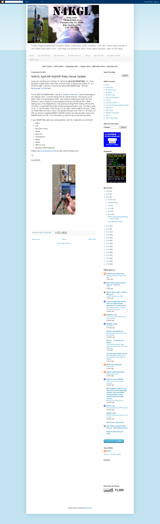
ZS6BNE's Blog (111, 324)
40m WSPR (109, 326)
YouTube (44, 88)
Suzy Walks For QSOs (115, 221)
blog (35, 88)
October (111, 200)
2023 (108, 226)
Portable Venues (74, 55)
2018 (108, 241)
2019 (108, 238)
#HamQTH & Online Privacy (115, 400)
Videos (87, 55)
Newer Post (36, 239)
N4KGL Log (33, 60)
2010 (108, 264)
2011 (108, 261)
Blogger (89, 508)
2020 (108, 235)
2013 (108, 255)
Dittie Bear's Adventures (115, 422)
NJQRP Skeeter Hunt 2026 (114, 296)
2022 (108, 229)
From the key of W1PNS (114, 379)
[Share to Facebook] (63, 232)
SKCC (108, 115)
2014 (108, 252)
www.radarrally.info (47, 151)
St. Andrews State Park (69, 94)
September (112, 202)
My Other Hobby (113, 55)
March (110, 214)
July (109, 205)
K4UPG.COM (111, 413)
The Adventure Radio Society (116, 354)
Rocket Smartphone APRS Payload (117, 408)
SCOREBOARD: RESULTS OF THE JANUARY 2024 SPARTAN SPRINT (116, 357)
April (109, 211)
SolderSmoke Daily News (115, 274)
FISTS (108, 85)
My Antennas (59, 55)
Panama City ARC (112, 103)
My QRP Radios (44, 55)
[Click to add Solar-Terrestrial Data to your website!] (116, 182)
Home (31, 55)
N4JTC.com (110, 406)
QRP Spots (109, 110)
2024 (108, 197)
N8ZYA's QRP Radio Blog (115, 372)
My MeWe (109, 92)
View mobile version (64, 243)
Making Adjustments (112, 374)
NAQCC (108, 100)
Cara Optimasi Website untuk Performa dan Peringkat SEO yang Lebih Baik (116, 346)
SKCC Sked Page (112, 118)
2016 (108, 246)
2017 (108, 244)
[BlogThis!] (58, 232)
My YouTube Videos (112, 97)
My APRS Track (111, 90)
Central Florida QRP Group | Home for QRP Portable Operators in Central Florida (116, 303)
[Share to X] (61, 232)
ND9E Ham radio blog (114, 365)
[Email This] (56, 232)
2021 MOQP (110, 366)
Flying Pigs (109, 87)
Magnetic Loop (111, 315)
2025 (108, 194)
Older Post (92, 239)
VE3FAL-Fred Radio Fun (114, 331)
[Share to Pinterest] (65, 232)
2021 (108, 232)
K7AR (108, 286)
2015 (108, 249)
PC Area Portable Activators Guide (117, 105)
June (110, 208)
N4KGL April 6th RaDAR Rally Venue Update (118, 217)
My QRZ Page (110, 95)
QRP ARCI (109, 108)
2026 (108, 191)
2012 (108, 258)
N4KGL (108, 451)
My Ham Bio (99, 55)
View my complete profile (112, 454)
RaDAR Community (112, 113)
